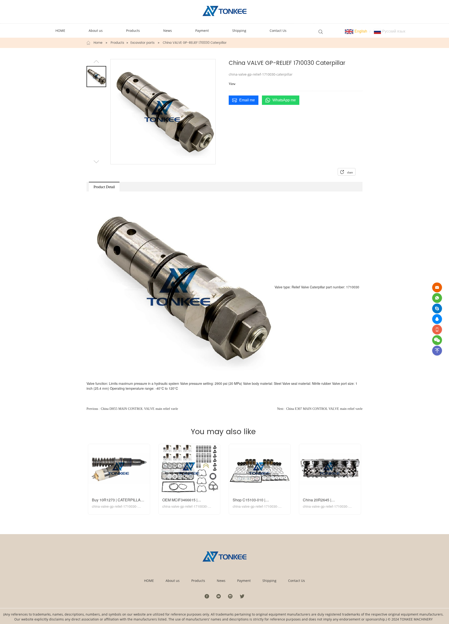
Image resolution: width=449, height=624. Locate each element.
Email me (247, 100)
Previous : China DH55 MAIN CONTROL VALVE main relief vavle (132, 409)
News (221, 580)
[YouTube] (218, 596)
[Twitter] (242, 596)
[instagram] (230, 596)
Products (117, 43)
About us (173, 580)
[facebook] (207, 596)
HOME (149, 580)
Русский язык (393, 31)
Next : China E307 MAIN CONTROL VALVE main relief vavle (319, 409)
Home (98, 43)
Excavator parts (142, 43)
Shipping (269, 580)
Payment (244, 580)
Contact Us (296, 580)
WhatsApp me (284, 100)
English (360, 31)
